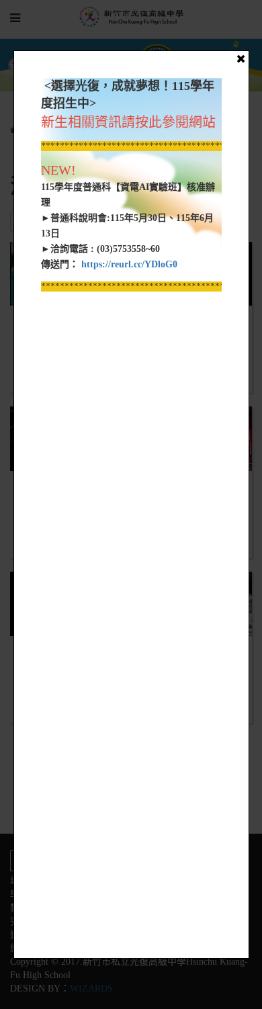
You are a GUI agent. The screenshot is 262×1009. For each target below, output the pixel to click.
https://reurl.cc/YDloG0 (128, 264)
